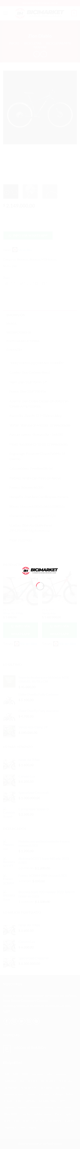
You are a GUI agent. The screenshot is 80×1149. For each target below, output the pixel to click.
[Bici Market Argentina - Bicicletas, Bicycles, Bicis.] (40, 570)
